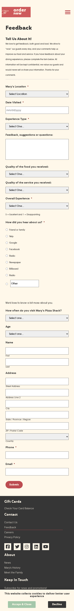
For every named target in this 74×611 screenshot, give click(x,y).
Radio (12, 255)
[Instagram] (26, 546)
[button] (16, 12)
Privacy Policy (12, 537)
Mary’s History (12, 567)
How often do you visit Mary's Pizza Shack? (34, 311)
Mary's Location (17, 87)
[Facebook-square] (7, 546)
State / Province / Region (18, 420)
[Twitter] (17, 546)
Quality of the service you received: (28, 183)
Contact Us (10, 522)
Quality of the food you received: (27, 167)
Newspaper (15, 262)
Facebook (14, 249)
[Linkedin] (36, 546)
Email (10, 464)
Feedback (10, 527)
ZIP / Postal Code (14, 431)
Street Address (13, 386)
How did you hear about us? (25, 222)
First (8, 356)
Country (10, 441)
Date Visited (15, 103)
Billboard (13, 268)
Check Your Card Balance (19, 508)
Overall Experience (19, 199)
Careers (9, 532)
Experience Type (17, 119)
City (8, 409)
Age (8, 327)
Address (11, 373)
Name (9, 343)
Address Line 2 (13, 397)
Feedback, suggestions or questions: (29, 135)
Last (8, 367)
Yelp (11, 236)
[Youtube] (45, 546)
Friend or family (17, 229)
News (7, 562)
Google (13, 242)
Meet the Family (13, 572)
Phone (11, 447)
